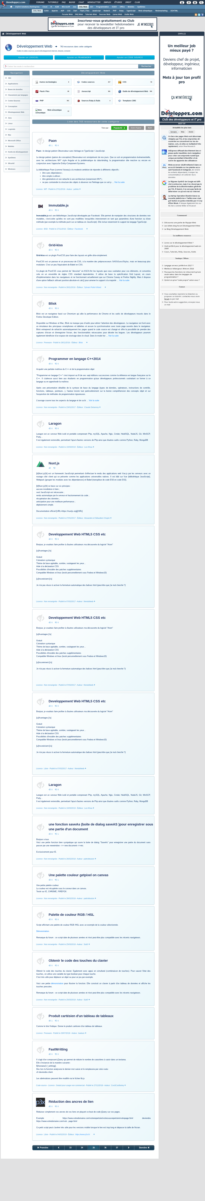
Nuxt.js (54, 463)
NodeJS (107, 11)
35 (94, 1148)
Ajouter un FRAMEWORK (79, 57)
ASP (62, 11)
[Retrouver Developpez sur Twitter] (199, 15)
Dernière (143, 1148)
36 (105, 1148)
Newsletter (93, 2)
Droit (128, 2)
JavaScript (96, 11)
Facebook (79, 229)
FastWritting (58, 1049)
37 (117, 1148)
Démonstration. (43, 931)
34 (82, 1148)
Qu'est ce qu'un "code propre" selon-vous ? (182, 280)
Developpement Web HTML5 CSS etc (77, 534)
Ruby (121, 11)
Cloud (44, 7)
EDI (91, 7)
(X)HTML (174, 11)
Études (118, 2)
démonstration (57, 983)
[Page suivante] (128, 1147)
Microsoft (66, 7)
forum (166, 299)
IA (51, 7)
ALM (57, 7)
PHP (114, 11)
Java (74, 7)
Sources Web (104, 14)
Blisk (52, 303)
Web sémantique (145, 11)
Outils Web (129, 14)
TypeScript (131, 11)
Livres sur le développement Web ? (178, 243)
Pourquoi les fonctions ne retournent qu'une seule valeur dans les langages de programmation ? (182, 274)
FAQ (63, 2)
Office (122, 7)
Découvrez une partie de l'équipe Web (180, 223)
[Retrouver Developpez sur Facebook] (202, 15)
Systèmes (141, 7)
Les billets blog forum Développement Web (182, 226)
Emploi (107, 2)
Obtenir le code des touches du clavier (78, 960)
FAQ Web (79, 14)
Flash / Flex (84, 11)
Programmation (102, 7)
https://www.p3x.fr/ (82, 1134)
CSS (68, 11)
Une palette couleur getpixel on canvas (78, 875)
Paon (53, 141)
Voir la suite (119, 182)
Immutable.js (59, 205)
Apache (55, 11)
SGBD (114, 7)
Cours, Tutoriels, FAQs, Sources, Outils (180, 252)
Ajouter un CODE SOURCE (130, 57)
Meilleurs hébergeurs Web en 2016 (179, 269)
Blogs (72, 2)
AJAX (46, 11)
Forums (40, 2)
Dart (75, 11)
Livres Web (117, 14)
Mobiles (131, 7)
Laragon (55, 423)
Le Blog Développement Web (176, 229)
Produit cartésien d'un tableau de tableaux (81, 1016)
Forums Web (67, 14)
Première (43, 1148)
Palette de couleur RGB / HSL (71, 915)
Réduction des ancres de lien (71, 1101)
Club (137, 2)
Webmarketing (161, 11)
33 (70, 1148)
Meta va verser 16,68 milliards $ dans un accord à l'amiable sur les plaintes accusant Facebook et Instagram (184, 171)
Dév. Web (83, 7)
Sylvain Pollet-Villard (92, 287)
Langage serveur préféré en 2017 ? (178, 266)
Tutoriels (52, 2)
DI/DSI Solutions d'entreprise (27, 7)
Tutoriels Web (91, 14)
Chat (81, 2)
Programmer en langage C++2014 (75, 359)
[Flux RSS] (196, 15)
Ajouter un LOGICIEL (28, 57)
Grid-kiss (56, 245)
